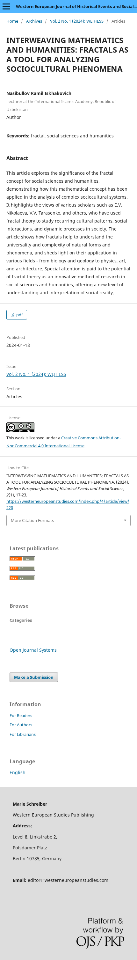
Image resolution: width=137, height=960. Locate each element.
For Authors (21, 725)
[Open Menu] (6, 6)
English (17, 772)
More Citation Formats (32, 520)
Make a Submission (34, 677)
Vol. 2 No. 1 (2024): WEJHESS (77, 21)
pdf (19, 315)
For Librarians (23, 734)
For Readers (21, 715)
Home (12, 21)
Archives (34, 21)
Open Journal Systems (33, 650)
